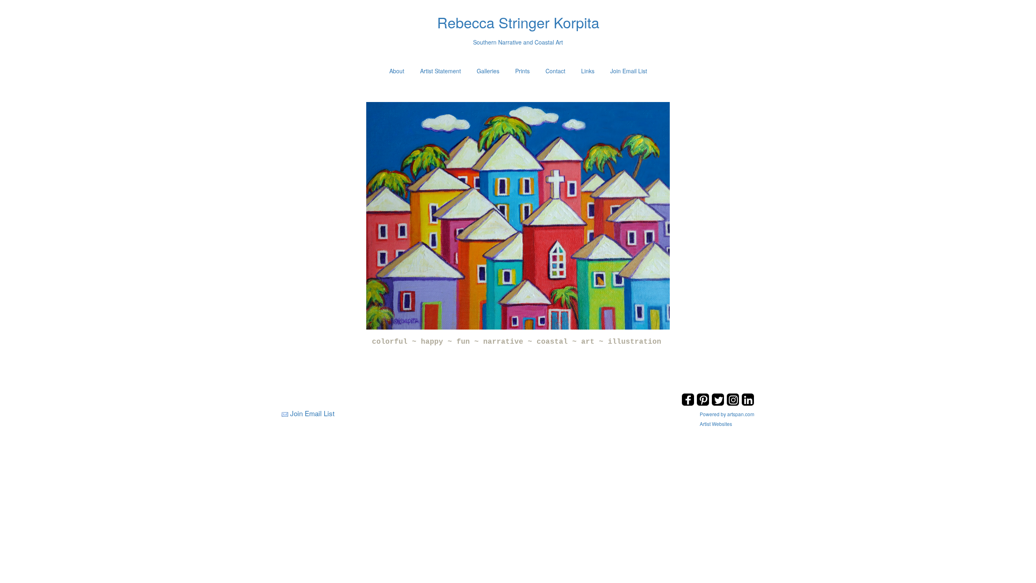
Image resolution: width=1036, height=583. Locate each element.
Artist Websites (716, 423)
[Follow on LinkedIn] (747, 403)
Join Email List (628, 71)
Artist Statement (440, 71)
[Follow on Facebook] (688, 403)
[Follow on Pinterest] (703, 403)
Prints (522, 71)
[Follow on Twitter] (718, 403)
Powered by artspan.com (727, 414)
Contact (555, 71)
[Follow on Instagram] (733, 403)
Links (587, 71)
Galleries (488, 71)
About (396, 71)
